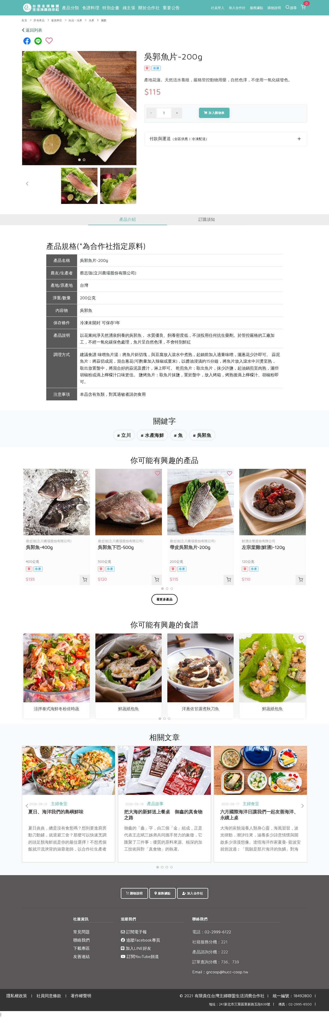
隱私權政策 (16, 995)
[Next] (131, 184)
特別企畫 (110, 7)
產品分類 (70, 7)
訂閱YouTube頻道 (142, 956)
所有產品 (39, 20)
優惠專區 (56, 20)
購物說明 (274, 8)
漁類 (103, 20)
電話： (198, 932)
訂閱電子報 (136, 932)
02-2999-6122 (211, 932)
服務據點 (256, 8)
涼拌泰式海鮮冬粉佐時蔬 (56, 708)
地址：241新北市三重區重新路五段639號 (239, 1004)
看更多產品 (165, 599)
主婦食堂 (59, 803)
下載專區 (81, 948)
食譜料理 (90, 7)
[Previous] (27, 184)
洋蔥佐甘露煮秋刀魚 (200, 708)
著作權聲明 (81, 995)
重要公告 (171, 7)
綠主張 (129, 7)
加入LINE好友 (137, 948)
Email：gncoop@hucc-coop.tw (220, 972)
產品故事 (155, 803)
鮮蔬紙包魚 (128, 708)
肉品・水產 (75, 20)
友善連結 (81, 956)
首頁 (24, 20)
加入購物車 (216, 113)
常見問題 (81, 932)
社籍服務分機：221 (209, 942)
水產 (91, 20)
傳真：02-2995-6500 (295, 1004)
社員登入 (217, 8)
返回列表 (33, 30)
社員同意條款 (48, 995)
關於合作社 (149, 7)
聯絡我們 (81, 940)
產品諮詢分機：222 (210, 952)
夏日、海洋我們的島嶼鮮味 (56, 811)
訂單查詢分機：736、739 (215, 962)
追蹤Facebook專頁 (142, 940)
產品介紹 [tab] (127, 219)
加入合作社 (237, 8)
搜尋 (293, 8)
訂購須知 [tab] (206, 219)
